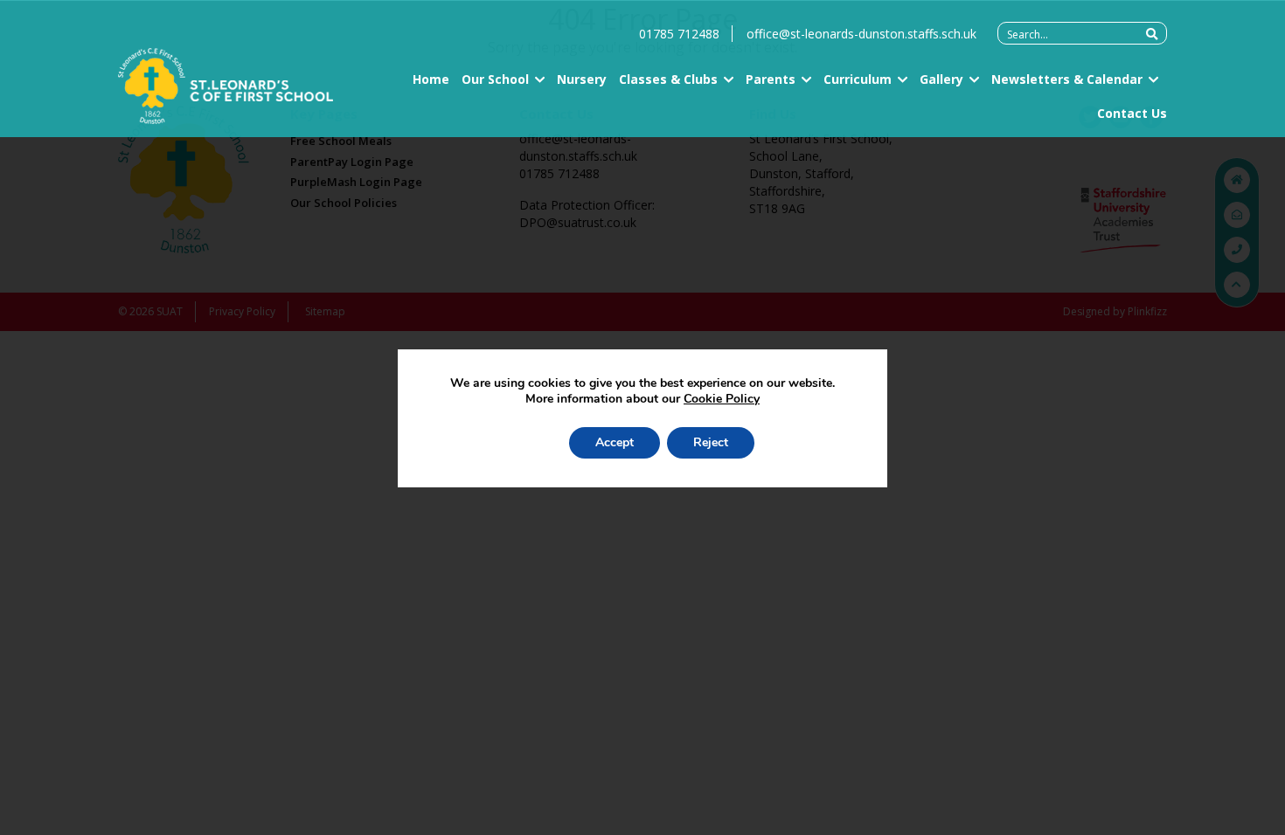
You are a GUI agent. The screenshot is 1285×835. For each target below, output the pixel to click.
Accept (614, 442)
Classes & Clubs (668, 79)
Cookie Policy (722, 398)
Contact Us (1132, 113)
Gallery (941, 79)
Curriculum (857, 79)
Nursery (582, 79)
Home (431, 79)
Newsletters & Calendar (1067, 79)
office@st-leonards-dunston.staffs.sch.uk (861, 33)
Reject (710, 442)
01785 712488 (679, 33)
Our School (495, 79)
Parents (770, 79)
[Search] (1151, 34)
